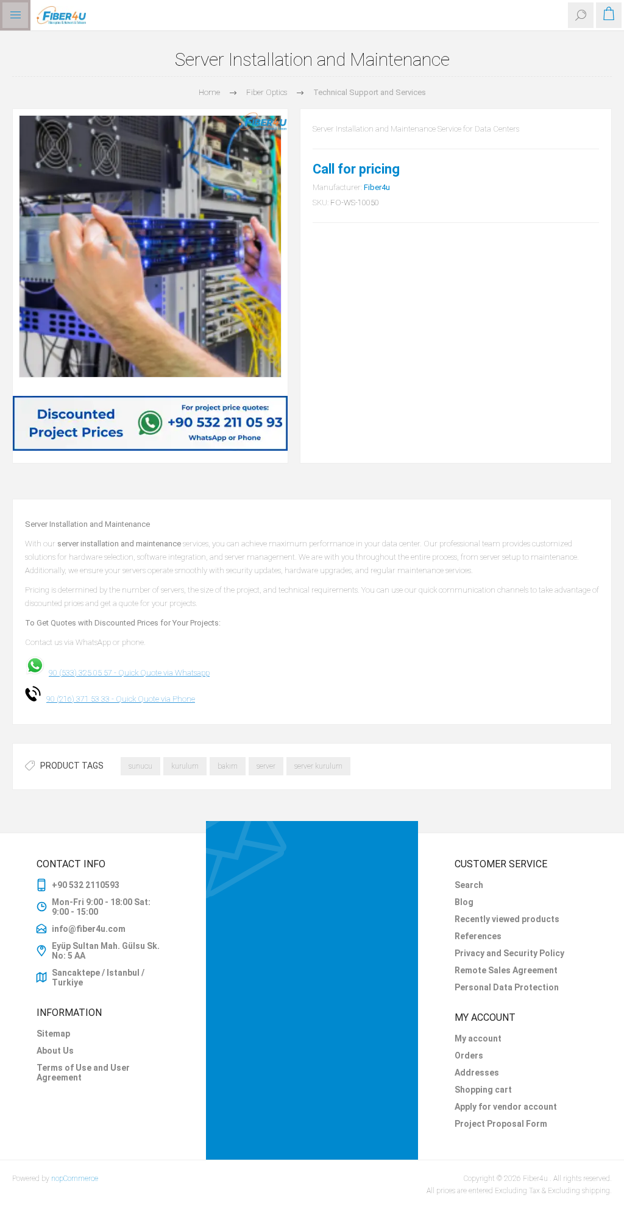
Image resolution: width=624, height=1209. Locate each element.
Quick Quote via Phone (155, 698)
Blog (464, 902)
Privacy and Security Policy (509, 953)
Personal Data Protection (507, 987)
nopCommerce (74, 1178)
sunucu (140, 766)
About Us (55, 1051)
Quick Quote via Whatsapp (164, 672)
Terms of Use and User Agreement (83, 1072)
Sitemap (53, 1033)
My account (478, 1038)
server (266, 766)
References (478, 936)
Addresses (477, 1072)
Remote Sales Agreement (506, 970)
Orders (469, 1055)
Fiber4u (377, 187)
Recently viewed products (507, 919)
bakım (228, 766)
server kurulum (318, 766)
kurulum (185, 766)
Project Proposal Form (501, 1124)
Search (469, 885)
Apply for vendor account (506, 1107)
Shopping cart (483, 1089)
